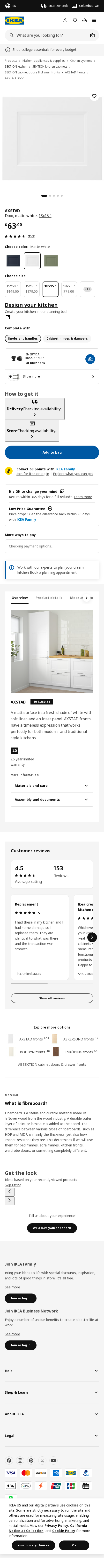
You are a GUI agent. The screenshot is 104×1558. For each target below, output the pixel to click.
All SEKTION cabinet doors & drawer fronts (52, 1064)
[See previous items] (10, 1192)
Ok (74, 1545)
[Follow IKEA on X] (42, 1460)
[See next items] (86, 598)
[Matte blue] (13, 260)
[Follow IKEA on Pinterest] (31, 1460)
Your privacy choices (33, 1545)
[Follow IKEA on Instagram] (20, 1460)
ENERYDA (32, 354)
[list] (52, 937)
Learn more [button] (83, 496)
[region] (52, 138)
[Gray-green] (51, 260)
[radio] (23, 339)
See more (12, 1287)
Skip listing (13, 1185)
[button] (23, 757)
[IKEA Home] (14, 21)
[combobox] (47, 35)
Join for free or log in (32, 473)
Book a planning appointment (53, 572)
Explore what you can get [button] (73, 473)
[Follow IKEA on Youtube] (53, 1460)
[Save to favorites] (94, 96)
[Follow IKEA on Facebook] (9, 1460)
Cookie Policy (63, 1530)
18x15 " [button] (45, 215)
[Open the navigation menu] (94, 20)
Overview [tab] (20, 597)
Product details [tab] (49, 597)
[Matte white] (32, 260)
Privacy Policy (56, 1525)
